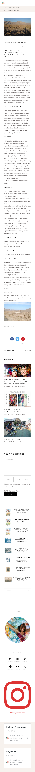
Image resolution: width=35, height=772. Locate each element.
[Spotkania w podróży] (17, 427)
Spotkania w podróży (14, 439)
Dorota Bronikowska (17, 335)
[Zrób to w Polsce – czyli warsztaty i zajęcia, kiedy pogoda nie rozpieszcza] (17, 370)
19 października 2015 (17, 343)
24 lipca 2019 (8, 414)
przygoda (6, 326)
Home (5, 7)
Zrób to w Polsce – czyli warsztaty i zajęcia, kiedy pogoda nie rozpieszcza (16, 382)
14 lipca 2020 (8, 386)
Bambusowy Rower (14, 7)
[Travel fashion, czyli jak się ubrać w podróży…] (17, 399)
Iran (25, 46)
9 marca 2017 (8, 442)
